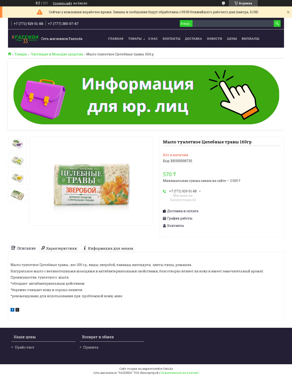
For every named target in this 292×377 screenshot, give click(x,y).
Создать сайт (62, 3)
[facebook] (12, 310)
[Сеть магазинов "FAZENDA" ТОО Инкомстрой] (25, 39)
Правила (90, 347)
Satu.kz (168, 368)
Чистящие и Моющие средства (57, 54)
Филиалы (250, 38)
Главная (115, 38)
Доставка (193, 38)
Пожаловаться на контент (180, 372)
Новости (214, 38)
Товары (134, 38)
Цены (232, 38)
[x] (17, 310)
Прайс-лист (24, 347)
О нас (153, 38)
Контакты (171, 38)
